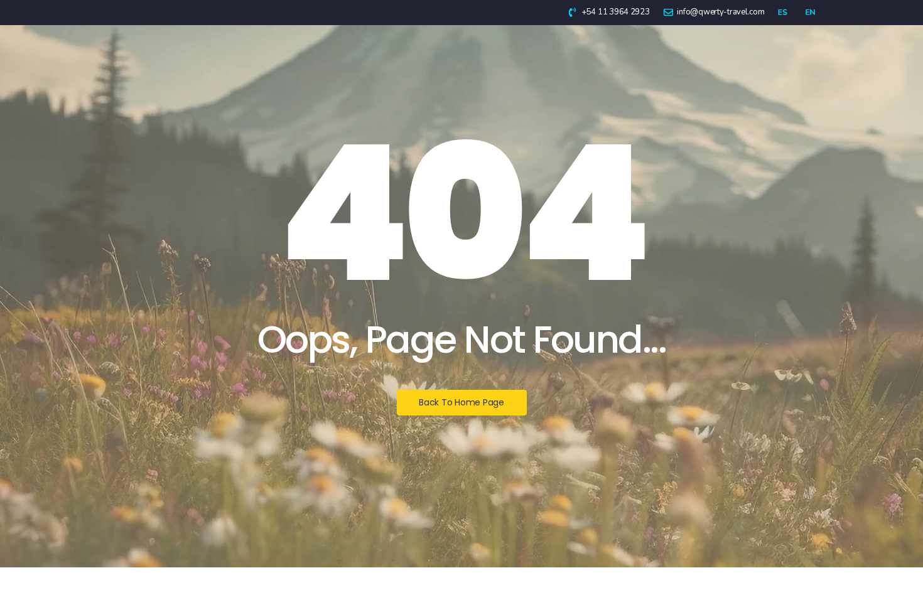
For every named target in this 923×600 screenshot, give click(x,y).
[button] (886, 563)
